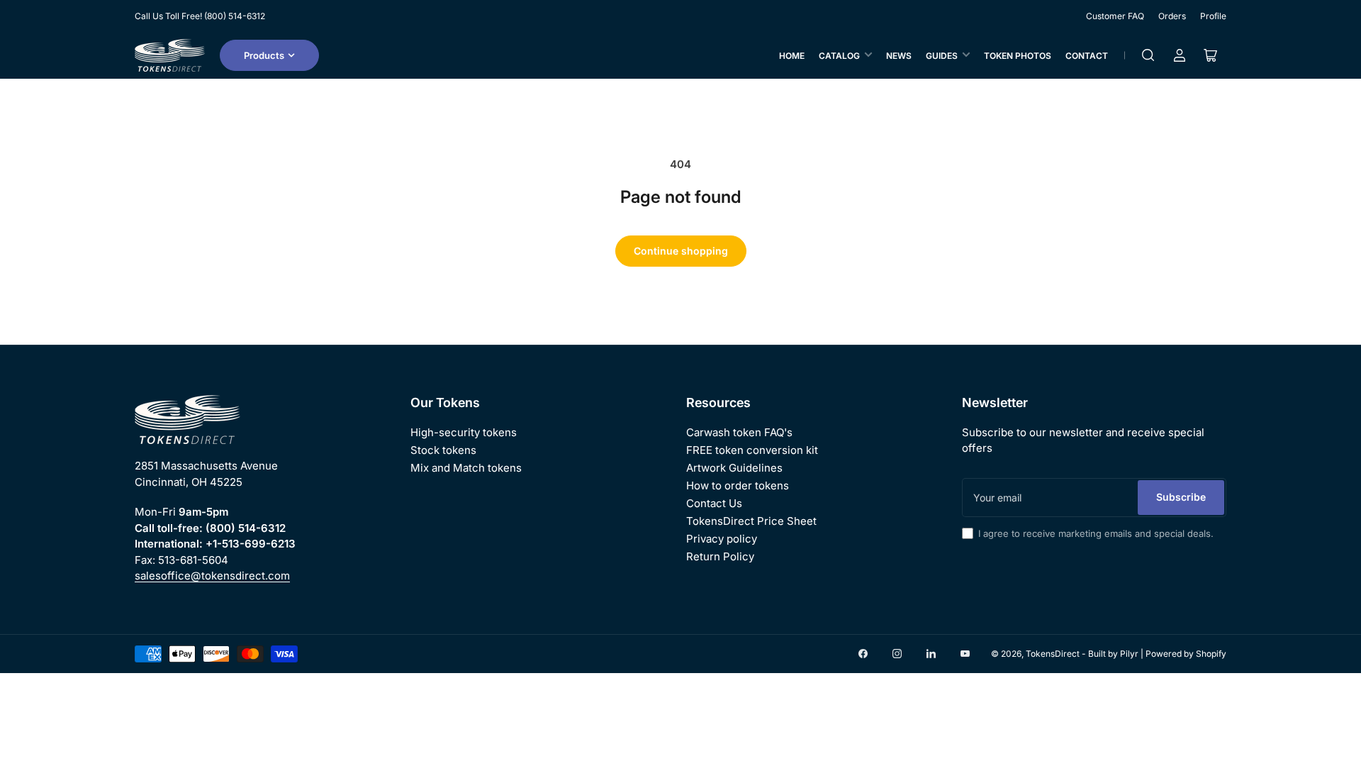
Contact (1086, 55)
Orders (1172, 16)
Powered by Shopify (1186, 653)
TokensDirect (1053, 653)
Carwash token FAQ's (739, 432)
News (899, 55)
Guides (942, 55)
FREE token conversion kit (752, 450)
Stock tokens (443, 450)
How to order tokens (737, 485)
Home (792, 55)
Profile (1213, 16)
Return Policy (720, 556)
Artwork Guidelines (734, 467)
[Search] (1148, 55)
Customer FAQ (1115, 16)
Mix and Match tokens (466, 467)
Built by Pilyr (1113, 653)
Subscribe (1181, 497)
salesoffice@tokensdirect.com (212, 575)
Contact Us (714, 503)
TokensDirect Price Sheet (751, 521)
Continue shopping (681, 251)
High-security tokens (463, 432)
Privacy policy (721, 538)
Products (264, 55)
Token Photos (1017, 55)
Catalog (839, 55)
